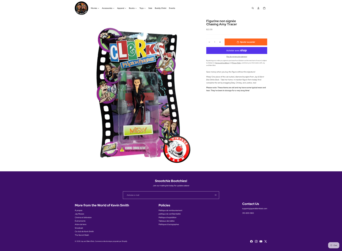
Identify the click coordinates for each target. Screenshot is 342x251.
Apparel (120, 8)
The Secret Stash (82, 235)
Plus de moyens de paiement (236, 57)
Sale (150, 8)
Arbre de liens (80, 224)
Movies (94, 8)
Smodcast (79, 228)
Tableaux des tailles (166, 221)
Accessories (107, 8)
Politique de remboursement (170, 210)
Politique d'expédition (167, 217)
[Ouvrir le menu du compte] (258, 8)
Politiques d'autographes (169, 224)
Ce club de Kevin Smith (84, 231)
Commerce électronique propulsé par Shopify (111, 241)
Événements (80, 221)
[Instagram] (256, 241)
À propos (78, 210)
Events (172, 8)
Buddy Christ (160, 8)
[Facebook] (251, 241)
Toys (141, 8)
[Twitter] (265, 241)
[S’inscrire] (215, 195)
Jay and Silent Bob (87, 241)
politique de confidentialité (170, 214)
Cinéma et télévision (83, 217)
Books (132, 8)
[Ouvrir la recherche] (253, 8)
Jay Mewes (79, 214)
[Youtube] (261, 241)
